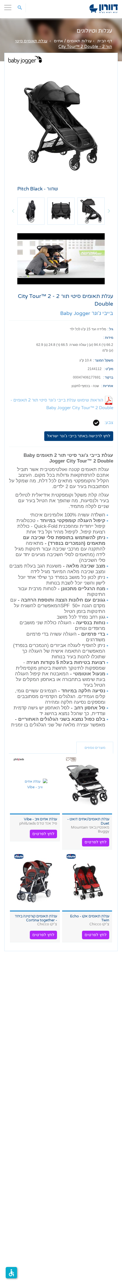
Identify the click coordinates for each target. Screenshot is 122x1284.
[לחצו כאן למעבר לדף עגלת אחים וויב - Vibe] (35, 784)
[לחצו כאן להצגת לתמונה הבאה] (109, 211)
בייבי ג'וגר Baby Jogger (86, 313)
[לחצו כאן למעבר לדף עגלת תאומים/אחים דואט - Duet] (87, 784)
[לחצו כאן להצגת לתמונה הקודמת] (13, 211)
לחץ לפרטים (96, 842)
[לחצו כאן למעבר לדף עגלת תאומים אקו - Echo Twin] (87, 881)
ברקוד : (108, 377)
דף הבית (104, 41)
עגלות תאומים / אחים (73, 41)
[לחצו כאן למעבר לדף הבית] (103, 8)
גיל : (110, 329)
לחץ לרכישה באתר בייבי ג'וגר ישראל (78, 436)
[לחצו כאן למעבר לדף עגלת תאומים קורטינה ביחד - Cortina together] (35, 881)
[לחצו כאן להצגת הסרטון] (61, 258)
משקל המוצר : (103, 360)
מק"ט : (108, 369)
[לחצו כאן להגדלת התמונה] (61, 124)
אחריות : (107, 386)
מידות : (108, 338)
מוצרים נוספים (95, 748)
